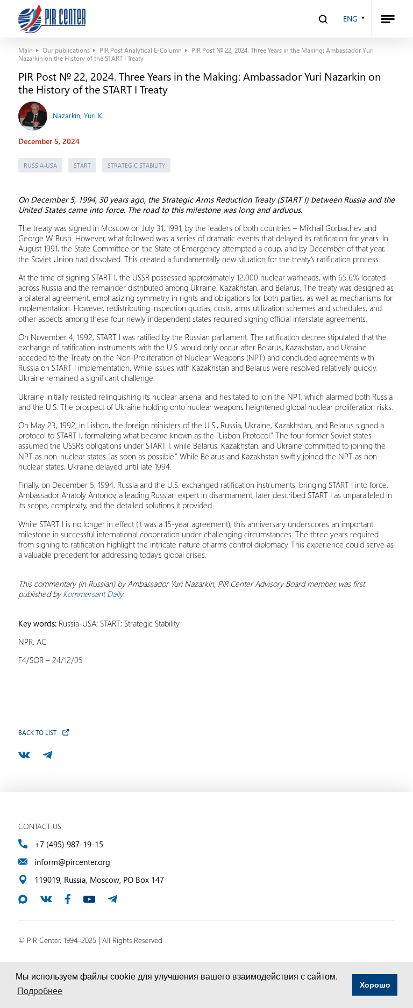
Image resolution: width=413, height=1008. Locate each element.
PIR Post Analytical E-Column (140, 50)
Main (25, 50)
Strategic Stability (136, 165)
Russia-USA (40, 165)
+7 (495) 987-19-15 (68, 844)
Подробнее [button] (39, 991)
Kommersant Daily (93, 593)
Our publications (66, 50)
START (82, 165)
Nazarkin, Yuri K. (78, 115)
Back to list (37, 732)
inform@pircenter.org (72, 862)
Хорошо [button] (375, 985)
